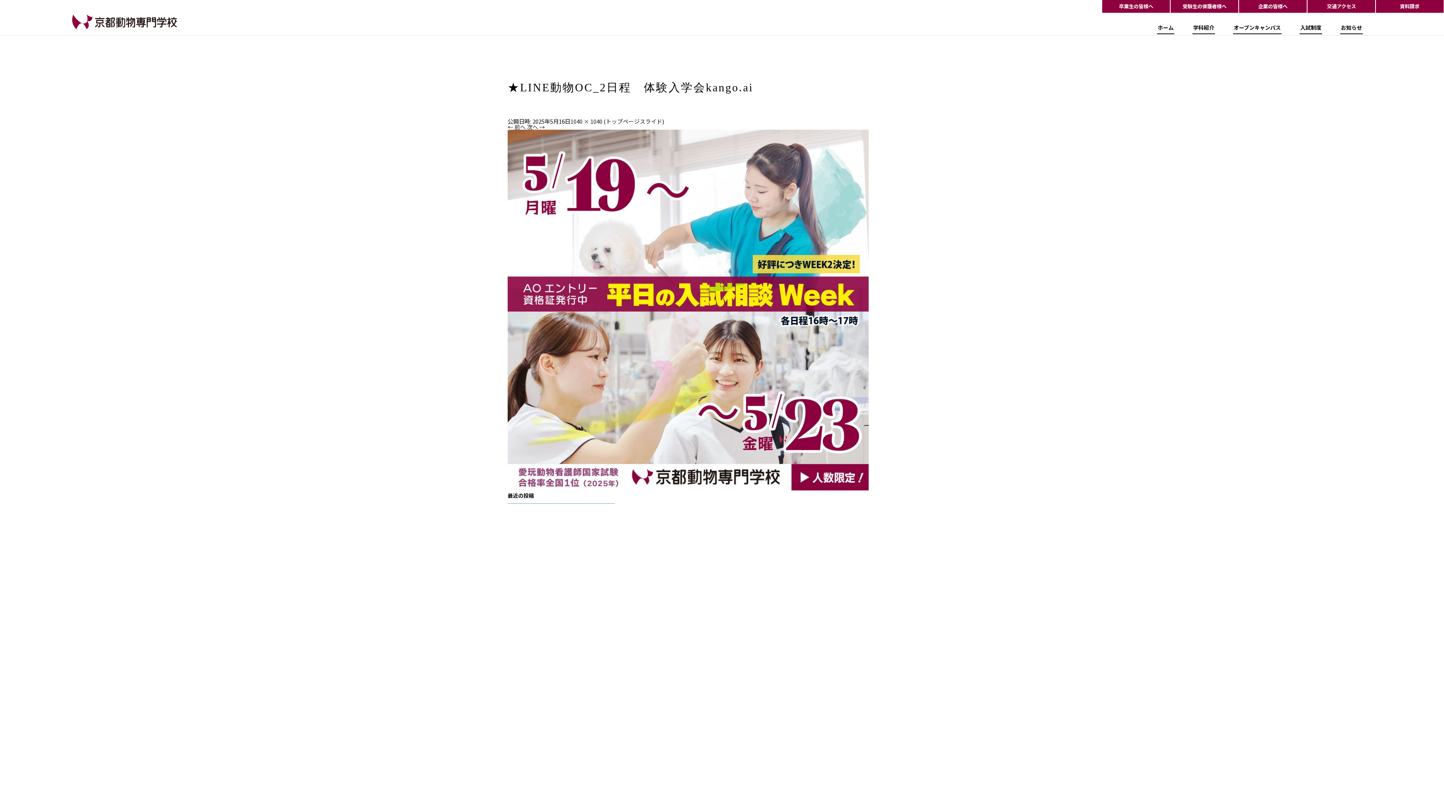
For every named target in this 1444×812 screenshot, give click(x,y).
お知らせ (1351, 27)
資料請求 (1410, 6)
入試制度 (1310, 27)
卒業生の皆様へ (1136, 6)
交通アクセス (1341, 6)
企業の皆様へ (1273, 6)
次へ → (536, 127)
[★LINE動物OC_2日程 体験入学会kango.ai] (688, 309)
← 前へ (517, 127)
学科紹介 (1203, 27)
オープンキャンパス (1257, 27)
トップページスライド (634, 121)
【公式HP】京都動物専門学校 (110, 28)
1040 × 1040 (586, 121)
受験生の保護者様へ (1205, 6)
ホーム (1166, 27)
